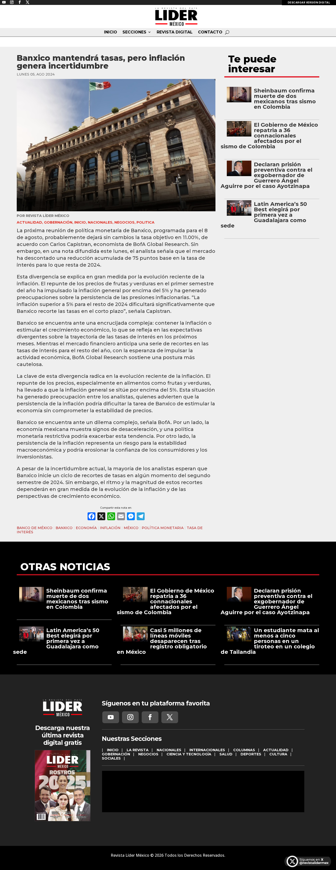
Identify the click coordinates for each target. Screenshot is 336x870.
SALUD (225, 754)
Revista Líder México (47, 216)
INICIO (110, 32)
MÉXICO (131, 528)
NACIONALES (100, 222)
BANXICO (64, 528)
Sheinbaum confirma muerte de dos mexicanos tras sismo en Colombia (285, 98)
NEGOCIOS (124, 222)
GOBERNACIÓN (58, 222)
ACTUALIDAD (29, 222)
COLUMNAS (244, 750)
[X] (101, 516)
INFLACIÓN (110, 528)
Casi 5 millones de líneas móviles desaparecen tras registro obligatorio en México (162, 641)
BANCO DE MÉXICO (34, 528)
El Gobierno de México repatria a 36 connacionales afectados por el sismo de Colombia (269, 136)
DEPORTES (251, 754)
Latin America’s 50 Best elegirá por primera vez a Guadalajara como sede (264, 215)
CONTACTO (210, 32)
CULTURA (278, 754)
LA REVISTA (138, 750)
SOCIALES (111, 758)
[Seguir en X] (169, 717)
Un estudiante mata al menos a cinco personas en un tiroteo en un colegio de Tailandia (270, 641)
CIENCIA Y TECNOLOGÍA (189, 754)
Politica (145, 222)
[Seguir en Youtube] (110, 717)
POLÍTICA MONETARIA (162, 528)
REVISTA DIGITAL (175, 32)
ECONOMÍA (86, 528)
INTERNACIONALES (207, 750)
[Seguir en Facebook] (150, 717)
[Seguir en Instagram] (130, 717)
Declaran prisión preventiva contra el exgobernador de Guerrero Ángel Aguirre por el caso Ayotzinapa (266, 175)
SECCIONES (134, 32)
